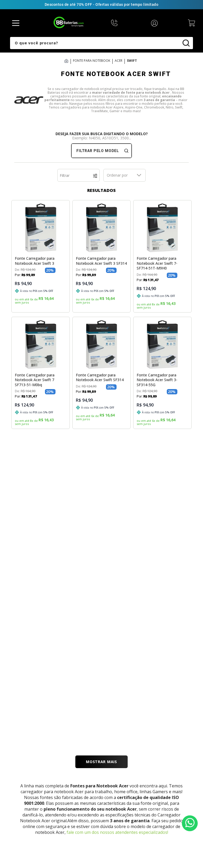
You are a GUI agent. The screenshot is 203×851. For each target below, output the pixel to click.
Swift (132, 61)
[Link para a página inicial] (67, 61)
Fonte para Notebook (91, 61)
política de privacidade (106, 809)
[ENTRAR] (156, 22)
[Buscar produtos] (189, 43)
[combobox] (101, 43)
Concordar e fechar (101, 820)
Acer (118, 61)
